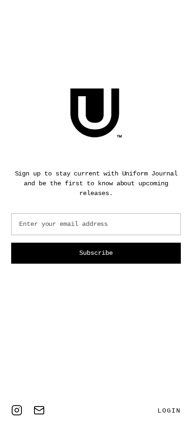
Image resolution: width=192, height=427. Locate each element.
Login (169, 410)
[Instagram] (16, 410)
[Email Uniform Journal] (39, 410)
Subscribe (95, 253)
